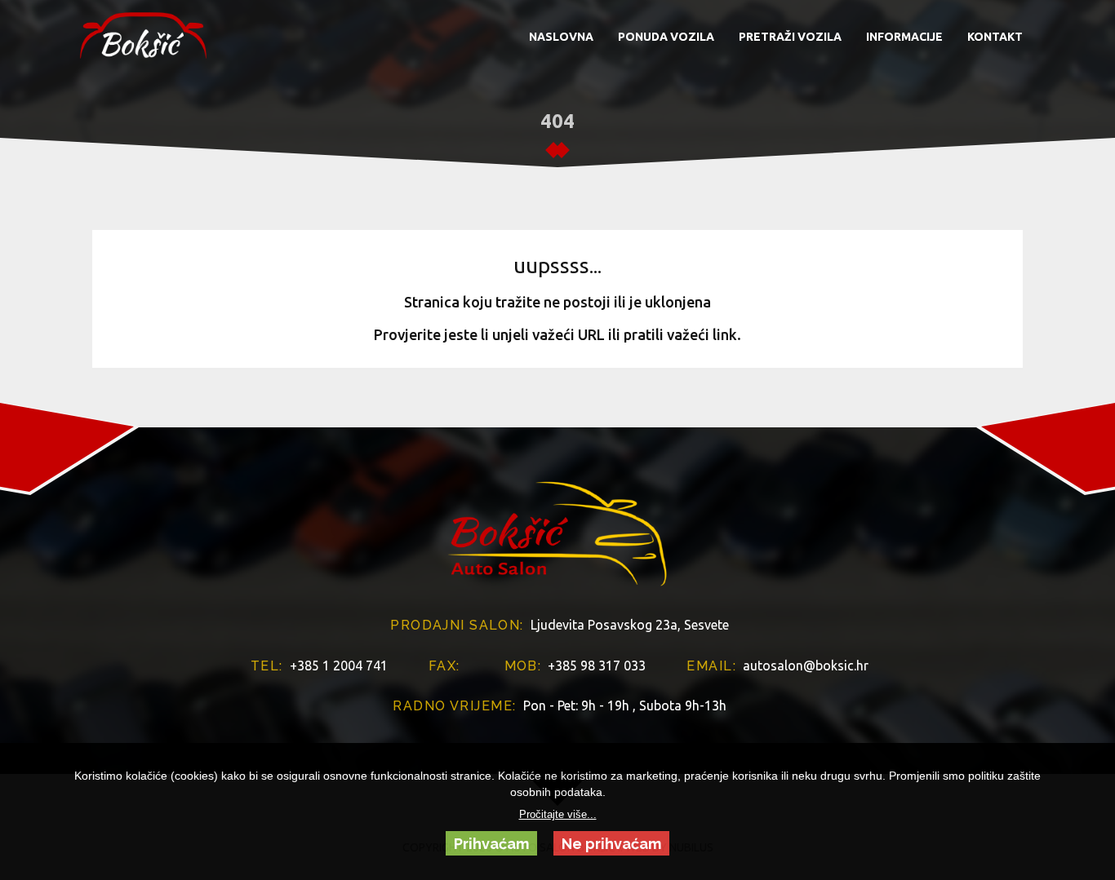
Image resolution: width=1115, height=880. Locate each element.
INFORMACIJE (904, 36)
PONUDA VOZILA (666, 36)
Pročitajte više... (558, 814)
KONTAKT (995, 36)
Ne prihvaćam (611, 843)
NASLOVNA (561, 36)
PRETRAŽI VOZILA (790, 36)
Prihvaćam (491, 843)
